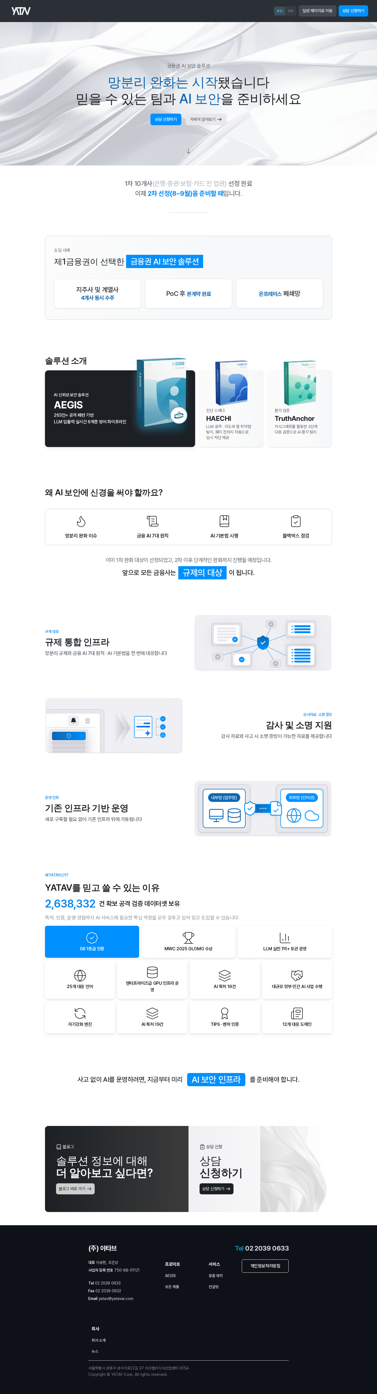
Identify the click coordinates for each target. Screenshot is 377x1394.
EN (290, 11)
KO (279, 11)
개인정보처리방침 (265, 1266)
